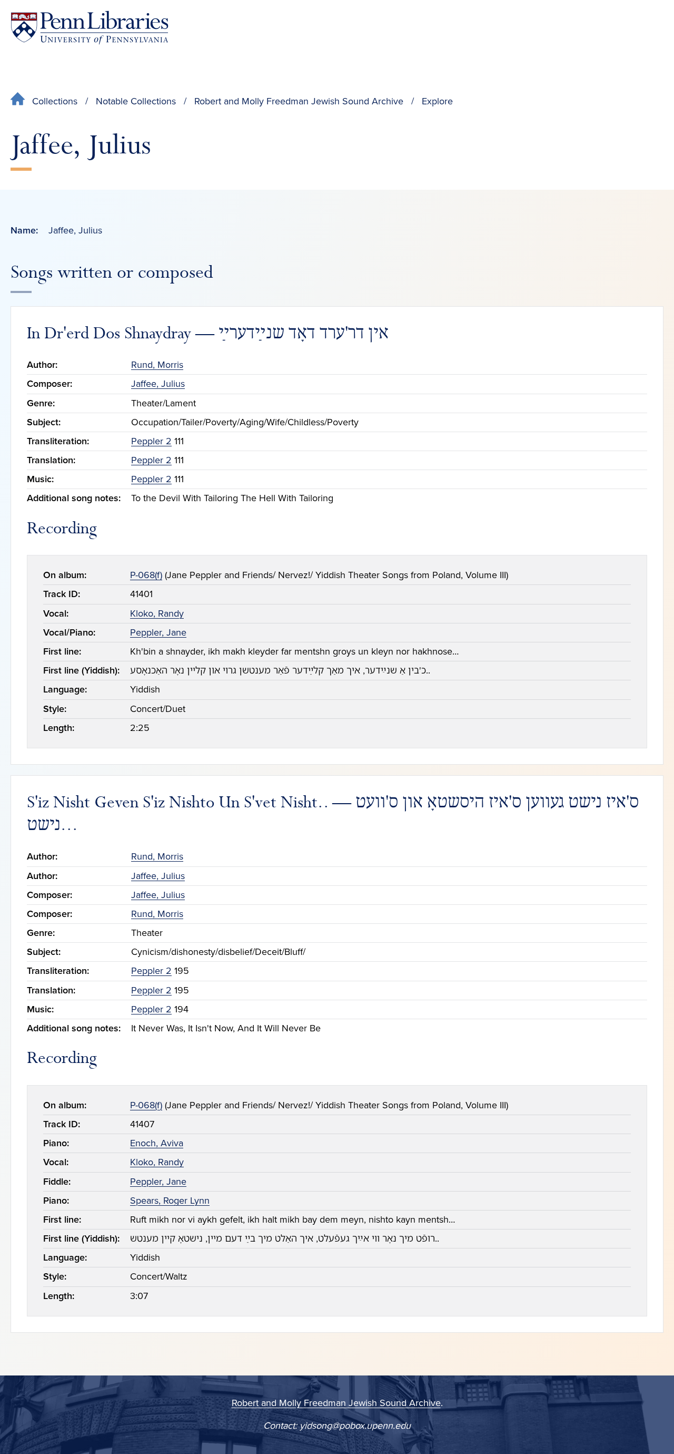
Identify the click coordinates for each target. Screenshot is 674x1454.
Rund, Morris (157, 364)
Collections (54, 101)
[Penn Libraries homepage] (89, 27)
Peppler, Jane (158, 632)
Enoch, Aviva (156, 1143)
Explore (437, 101)
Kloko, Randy (157, 613)
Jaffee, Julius (158, 383)
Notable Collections (136, 101)
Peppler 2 (151, 441)
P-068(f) (146, 575)
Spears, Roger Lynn (170, 1200)
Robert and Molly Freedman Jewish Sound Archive (298, 101)
